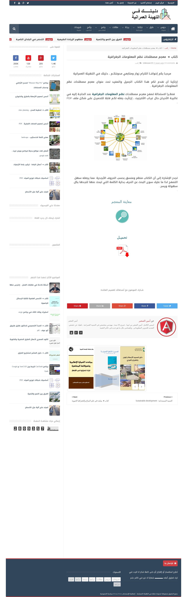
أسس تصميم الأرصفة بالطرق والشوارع (31, 96)
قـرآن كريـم (160, 2)
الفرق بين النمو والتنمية (116, 39)
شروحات (77, 28)
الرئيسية (171, 2)
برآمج (88, 28)
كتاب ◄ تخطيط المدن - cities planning (33, 110)
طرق (151, 27)
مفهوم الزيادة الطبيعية (77, 39)
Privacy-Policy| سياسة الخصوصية (111, 593)
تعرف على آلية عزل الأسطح (36, 191)
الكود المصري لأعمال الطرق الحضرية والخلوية (29, 339)
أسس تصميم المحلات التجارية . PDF (33, 123)
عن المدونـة (132, 2)
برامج (101, 28)
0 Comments (170, 63)
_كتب (167, 48)
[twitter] (28, 3)
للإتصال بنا (169, 563)
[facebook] (15, 3)
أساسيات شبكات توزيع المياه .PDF (34, 178)
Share (143, 306)
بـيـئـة (127, 27)
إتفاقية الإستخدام (129, 593)
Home (173, 48)
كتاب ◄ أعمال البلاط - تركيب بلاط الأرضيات (30, 164)
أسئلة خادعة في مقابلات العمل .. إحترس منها (29, 284)
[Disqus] (122, 445)
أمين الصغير (144, 320)
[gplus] (23, 3)
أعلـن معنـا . (108, 2)
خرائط (139, 28)
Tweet (165, 306)
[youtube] (19, 3)
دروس (163, 28)
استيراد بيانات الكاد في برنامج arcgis (33, 312)
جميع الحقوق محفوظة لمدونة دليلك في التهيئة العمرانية (157, 593)
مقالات (115, 27)
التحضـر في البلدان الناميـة (37, 39)
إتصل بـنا (120, 2)
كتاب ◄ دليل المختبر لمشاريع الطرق (33, 353)
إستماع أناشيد (146, 2)
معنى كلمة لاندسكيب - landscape (34, 137)
